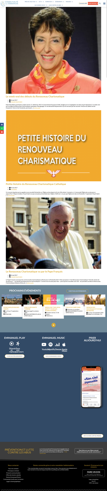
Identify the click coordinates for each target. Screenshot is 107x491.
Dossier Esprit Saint (16, 102)
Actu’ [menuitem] (40, 1)
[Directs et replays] (11, 344)
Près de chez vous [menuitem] (30, 1)
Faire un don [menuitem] (92, 3)
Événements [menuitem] (58, 1)
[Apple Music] (64, 344)
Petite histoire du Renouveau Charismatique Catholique (36, 184)
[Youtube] (44, 344)
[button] (99, 3)
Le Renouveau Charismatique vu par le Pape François (34, 271)
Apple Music (64, 350)
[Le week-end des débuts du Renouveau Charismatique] (53, 50)
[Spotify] (50, 344)
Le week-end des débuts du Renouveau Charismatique (35, 96)
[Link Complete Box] (12, 306)
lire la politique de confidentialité (58, 469)
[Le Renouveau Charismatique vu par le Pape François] (53, 233)
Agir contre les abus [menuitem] (55, 5)
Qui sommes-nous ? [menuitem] (40, 5)
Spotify (51, 349)
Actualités (14, 189)
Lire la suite (37, 108)
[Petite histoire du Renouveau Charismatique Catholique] (53, 145)
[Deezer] (57, 344)
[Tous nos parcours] (18, 344)
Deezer (58, 349)
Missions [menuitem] (68, 1)
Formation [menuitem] (48, 1)
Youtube (45, 349)
